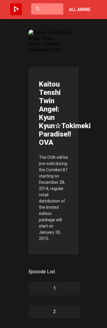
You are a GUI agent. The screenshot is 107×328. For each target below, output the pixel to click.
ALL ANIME (79, 9)
